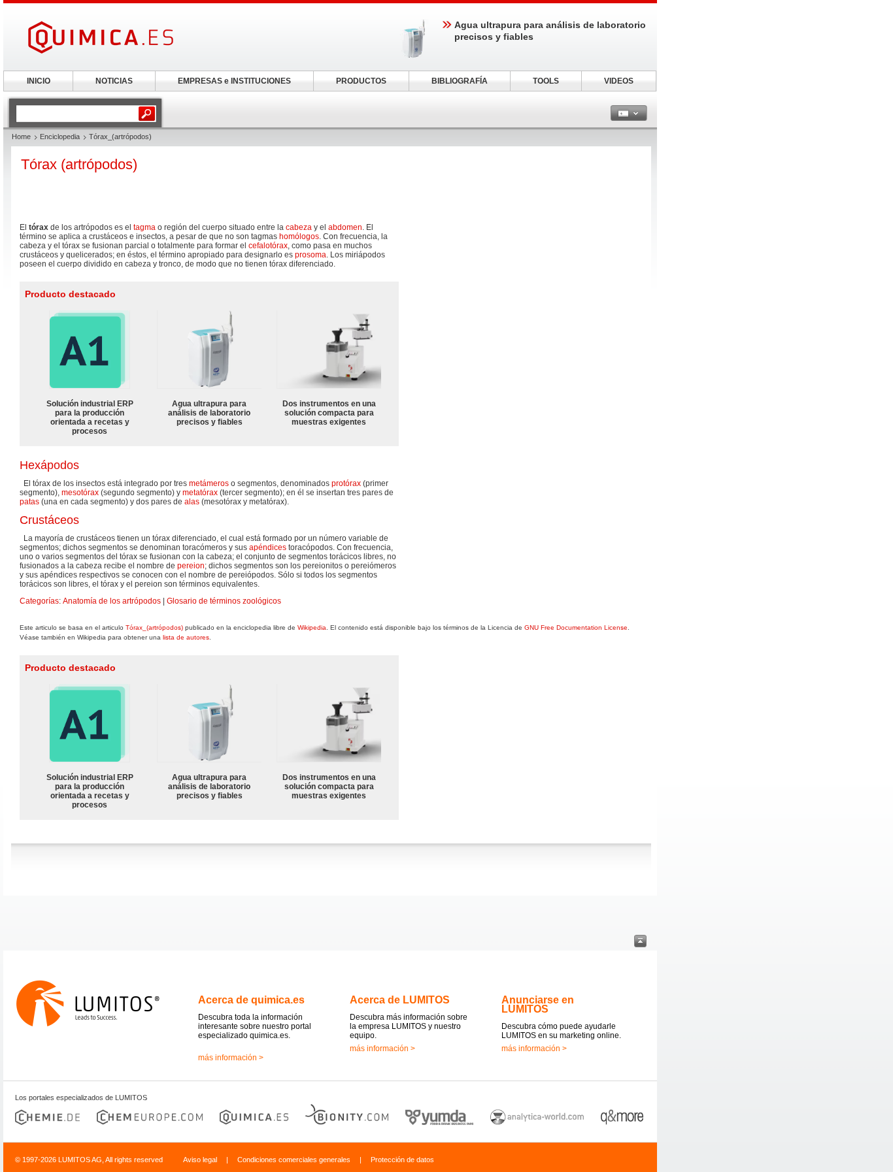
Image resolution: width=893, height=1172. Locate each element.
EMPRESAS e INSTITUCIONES (234, 81)
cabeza (299, 227)
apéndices (267, 547)
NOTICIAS (114, 81)
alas (191, 501)
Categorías (39, 601)
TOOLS (546, 81)
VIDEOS (618, 81)
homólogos (299, 236)
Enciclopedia (60, 136)
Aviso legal (200, 1160)
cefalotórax (268, 245)
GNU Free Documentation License (576, 627)
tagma (144, 227)
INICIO (38, 81)
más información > (230, 1057)
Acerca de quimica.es (251, 999)
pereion (191, 565)
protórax (346, 483)
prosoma (310, 254)
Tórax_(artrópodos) (154, 627)
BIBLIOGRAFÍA (459, 81)
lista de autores (186, 637)
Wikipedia (311, 627)
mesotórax (80, 492)
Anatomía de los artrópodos (112, 601)
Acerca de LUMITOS (400, 999)
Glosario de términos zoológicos (224, 601)
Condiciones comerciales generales (293, 1160)
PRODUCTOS (361, 81)
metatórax (200, 492)
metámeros (209, 483)
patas (29, 501)
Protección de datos (402, 1160)
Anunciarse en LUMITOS (537, 1004)
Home (21, 136)
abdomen (345, 227)
